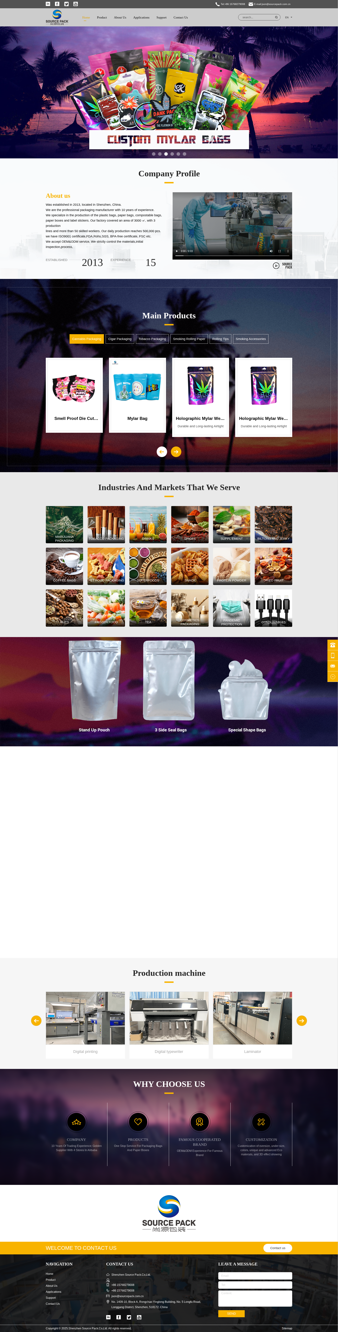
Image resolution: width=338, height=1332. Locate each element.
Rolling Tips (220, 339)
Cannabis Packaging (86, 339)
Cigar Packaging (120, 339)
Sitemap (287, 1328)
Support (162, 17)
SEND (231, 1313)
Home (86, 17)
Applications (141, 17)
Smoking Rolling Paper (189, 339)
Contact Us (181, 17)
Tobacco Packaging (152, 339)
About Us (120, 17)
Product (102, 17)
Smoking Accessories (251, 339)
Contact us (277, 1248)
